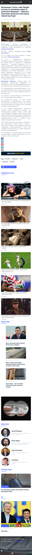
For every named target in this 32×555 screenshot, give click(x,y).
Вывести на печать (10, 166)
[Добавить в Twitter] (2, 147)
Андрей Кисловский (17, 450)
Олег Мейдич (15, 460)
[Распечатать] (2, 150)
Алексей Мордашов (17, 431)
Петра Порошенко (14, 57)
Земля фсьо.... (5, 531)
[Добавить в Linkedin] (2, 141)
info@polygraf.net (19, 541)
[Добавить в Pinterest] (2, 144)
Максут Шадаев (16, 441)
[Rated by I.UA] (12, 553)
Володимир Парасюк (8, 81)
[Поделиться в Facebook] (2, 138)
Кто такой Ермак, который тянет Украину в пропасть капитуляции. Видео (15, 490)
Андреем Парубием (7, 49)
